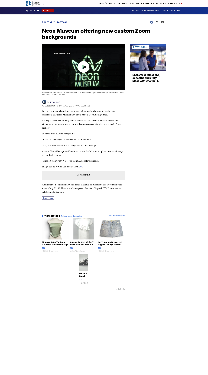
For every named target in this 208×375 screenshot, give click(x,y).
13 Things (164, 10)
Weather (135, 3)
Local (112, 3)
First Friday (135, 10)
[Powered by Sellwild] (121, 289)
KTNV (34, 11)
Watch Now (174, 3)
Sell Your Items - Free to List (71, 216)
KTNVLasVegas (27, 11)
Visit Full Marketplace (117, 216)
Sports (145, 3)
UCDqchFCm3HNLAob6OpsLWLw (38, 11)
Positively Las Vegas (55, 22)
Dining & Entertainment (150, 10)
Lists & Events (175, 10)
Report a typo (48, 198)
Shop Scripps (158, 3)
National (123, 3)
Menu (102, 4)
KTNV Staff (55, 102)
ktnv (31, 11)
